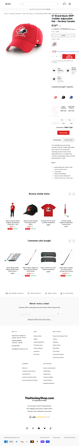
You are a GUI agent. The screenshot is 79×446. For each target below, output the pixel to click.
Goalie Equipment (39, 342)
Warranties (56, 348)
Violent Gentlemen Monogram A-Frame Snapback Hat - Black (63, 107)
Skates (36, 339)
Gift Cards (36, 354)
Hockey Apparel (38, 348)
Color (55, 39)
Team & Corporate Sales (29, 377)
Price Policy (56, 351)
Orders (55, 339)
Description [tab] (57, 140)
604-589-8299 (15, 346)
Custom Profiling (48, 377)
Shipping (55, 342)
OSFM (63, 35)
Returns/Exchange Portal (60, 336)
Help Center (57, 331)
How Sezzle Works (58, 357)
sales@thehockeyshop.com (20, 349)
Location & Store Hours (29, 371)
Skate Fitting (46, 371)
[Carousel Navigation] (71, 194)
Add (63, 123)
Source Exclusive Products (30, 380)
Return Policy (57, 345)
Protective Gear (38, 345)
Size (55, 31)
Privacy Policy (56, 437)
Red (54, 44)
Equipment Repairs (48, 383)
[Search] (58, 4)
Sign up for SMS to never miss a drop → (39, 319)
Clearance (36, 351)
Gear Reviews (26, 374)
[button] (63, 29)
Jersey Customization (49, 368)
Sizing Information (58, 354)
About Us (25, 368)
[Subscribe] (57, 314)
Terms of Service (45, 437)
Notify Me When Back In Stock (69, 56)
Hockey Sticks (38, 336)
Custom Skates (47, 380)
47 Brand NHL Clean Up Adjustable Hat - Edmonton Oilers (71, 107)
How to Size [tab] (69, 140)
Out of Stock (56, 123)
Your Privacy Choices (69, 437)
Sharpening (46, 374)
